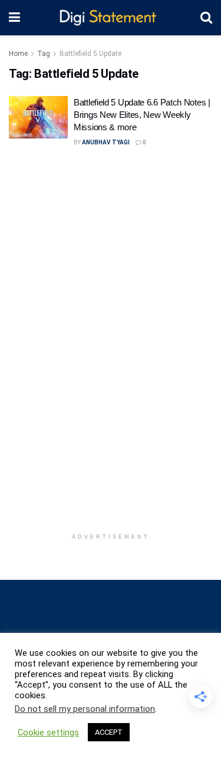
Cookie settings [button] (48, 732)
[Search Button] (206, 17)
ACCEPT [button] (109, 732)
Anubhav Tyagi (106, 142)
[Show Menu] (14, 17)
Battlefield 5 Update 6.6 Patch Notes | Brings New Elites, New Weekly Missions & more (142, 114)
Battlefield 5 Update (90, 54)
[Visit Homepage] (110, 18)
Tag (43, 54)
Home (18, 54)
